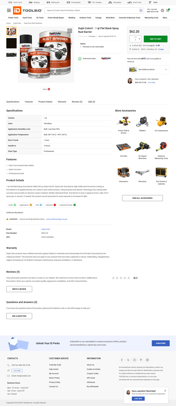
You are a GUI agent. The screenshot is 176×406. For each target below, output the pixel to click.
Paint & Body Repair (56, 18)
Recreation (117, 2)
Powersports (76, 2)
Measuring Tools (151, 18)
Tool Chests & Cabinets (161, 182)
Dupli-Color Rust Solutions (33, 23)
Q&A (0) (91, 102)
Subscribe (161, 343)
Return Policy (54, 378)
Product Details (45, 102)
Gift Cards (91, 378)
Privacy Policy (54, 382)
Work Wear (110, 18)
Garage (98, 18)
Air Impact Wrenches (142, 157)
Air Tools (40, 18)
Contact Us (53, 386)
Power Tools (13, 18)
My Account (54, 373)
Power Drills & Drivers (123, 132)
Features (29, 102)
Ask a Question (19, 316)
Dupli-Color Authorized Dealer (67, 205)
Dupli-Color (17, 23)
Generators (123, 181)
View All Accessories (142, 198)
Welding (71, 18)
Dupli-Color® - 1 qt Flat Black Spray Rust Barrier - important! (50, 205)
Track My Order (55, 365)
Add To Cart (155, 39)
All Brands (91, 382)
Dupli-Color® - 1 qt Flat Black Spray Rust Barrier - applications (25, 205)
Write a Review (19, 289)
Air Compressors (161, 131)
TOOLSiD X (128, 360)
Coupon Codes (93, 373)
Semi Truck (137, 2)
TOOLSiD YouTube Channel (134, 360)
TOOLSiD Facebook (121, 360)
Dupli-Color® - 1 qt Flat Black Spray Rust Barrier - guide (12, 205)
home (8, 23)
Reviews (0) (77, 102)
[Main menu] (9, 10)
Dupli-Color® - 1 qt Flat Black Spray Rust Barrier (46, 89)
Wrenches (142, 181)
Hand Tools (27, 18)
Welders (142, 131)
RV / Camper (97, 2)
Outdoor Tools (85, 18)
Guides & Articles (93, 369)
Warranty (62, 102)
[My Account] (162, 10)
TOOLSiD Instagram (147, 360)
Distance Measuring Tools (161, 157)
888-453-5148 (152, 12)
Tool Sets (123, 156)
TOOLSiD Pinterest (141, 360)
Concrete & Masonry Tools (129, 18)
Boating (36, 2)
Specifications (12, 102)
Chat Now (138, 399)
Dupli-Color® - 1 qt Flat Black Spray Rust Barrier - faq (38, 205)
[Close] (165, 391)
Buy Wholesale (92, 386)
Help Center (53, 369)
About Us (90, 365)
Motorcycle (55, 2)
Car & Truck (18, 2)
